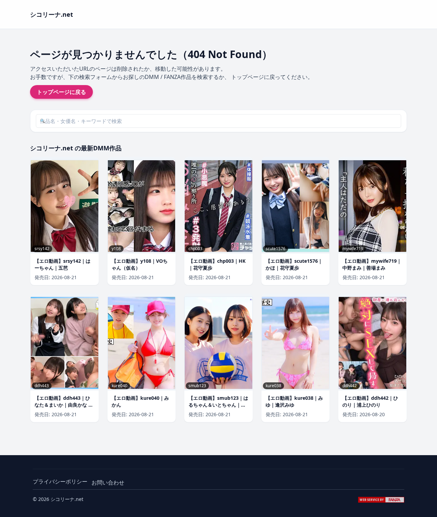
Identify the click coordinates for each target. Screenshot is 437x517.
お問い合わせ (107, 482)
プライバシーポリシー (60, 481)
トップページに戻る (61, 92)
